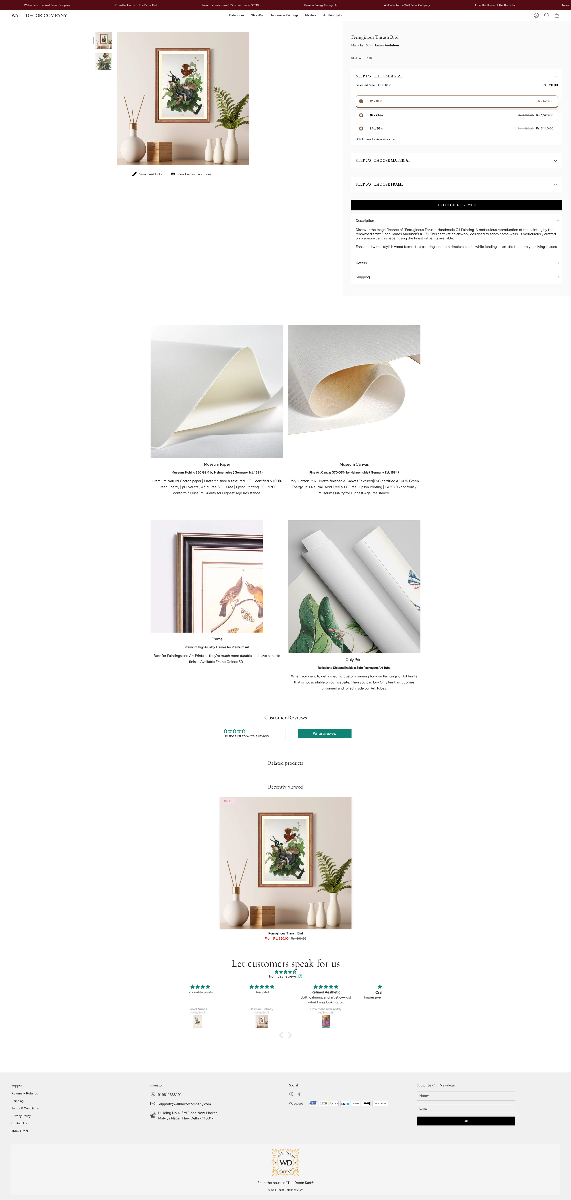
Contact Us (19, 1123)
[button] (237, 15)
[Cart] (557, 15)
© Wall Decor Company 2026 (285, 1190)
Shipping (363, 277)
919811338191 (170, 1095)
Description (365, 220)
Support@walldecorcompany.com (184, 1104)
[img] (285, 972)
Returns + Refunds (24, 1093)
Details (361, 263)
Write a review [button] (324, 733)
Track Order (19, 1131)
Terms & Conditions (25, 1108)
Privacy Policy (21, 1116)
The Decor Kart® (301, 1183)
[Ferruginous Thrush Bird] (286, 863)
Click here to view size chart (376, 139)
